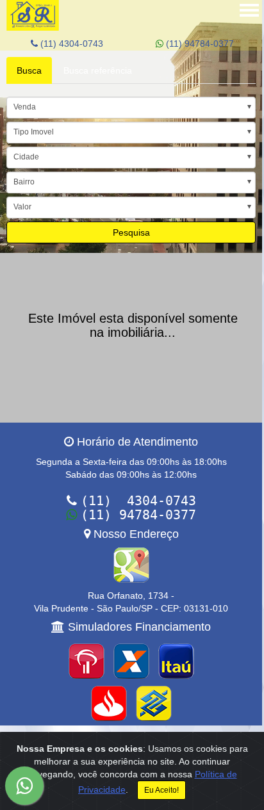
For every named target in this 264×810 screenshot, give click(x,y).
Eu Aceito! (161, 790)
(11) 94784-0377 (198, 43)
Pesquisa (131, 232)
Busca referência (97, 70)
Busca (29, 70)
